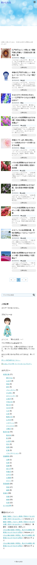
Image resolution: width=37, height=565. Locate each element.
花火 (7, 444)
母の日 (8, 405)
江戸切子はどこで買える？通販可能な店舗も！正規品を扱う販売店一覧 (23, 52)
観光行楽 (6, 432)
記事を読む (24, 67)
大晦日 (8, 429)
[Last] (26, 280)
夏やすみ (9, 378)
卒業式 (8, 472)
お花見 (24, 125)
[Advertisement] (18, 22)
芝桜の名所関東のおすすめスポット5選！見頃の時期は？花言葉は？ (23, 255)
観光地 (8, 435)
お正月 (8, 381)
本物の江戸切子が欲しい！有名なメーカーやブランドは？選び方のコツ (23, 75)
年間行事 (6, 374)
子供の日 (9, 402)
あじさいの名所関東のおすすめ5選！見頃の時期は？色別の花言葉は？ (23, 120)
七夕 (7, 411)
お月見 (8, 420)
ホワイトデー (11, 396)
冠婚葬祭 (6, 456)
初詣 (7, 384)
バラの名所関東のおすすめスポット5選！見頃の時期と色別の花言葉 (23, 165)
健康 (7, 490)
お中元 (8, 474)
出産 (7, 463)
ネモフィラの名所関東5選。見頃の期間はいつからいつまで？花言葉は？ (23, 232)
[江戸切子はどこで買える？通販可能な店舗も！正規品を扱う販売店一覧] (6, 53)
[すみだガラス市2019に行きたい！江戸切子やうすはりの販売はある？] (6, 98)
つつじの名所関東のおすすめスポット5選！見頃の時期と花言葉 (23, 210)
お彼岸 (8, 399)
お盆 (7, 414)
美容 (23, 148)
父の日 (8, 408)
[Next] (22, 280)
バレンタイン (11, 390)
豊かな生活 (6, 2)
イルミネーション (12, 453)
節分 (7, 387)
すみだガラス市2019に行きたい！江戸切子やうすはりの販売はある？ (23, 97)
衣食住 (5, 493)
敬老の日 (9, 417)
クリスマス (10, 426)
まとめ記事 (7, 505)
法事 (7, 460)
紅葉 (7, 450)
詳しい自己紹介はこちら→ (10, 360)
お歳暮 (8, 478)
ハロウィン (10, 423)
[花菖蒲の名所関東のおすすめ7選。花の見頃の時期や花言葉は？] (6, 188)
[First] (11, 280)
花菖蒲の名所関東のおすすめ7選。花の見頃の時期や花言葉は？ (23, 187)
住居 (23, 57)
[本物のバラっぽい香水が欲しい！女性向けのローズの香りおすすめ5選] (6, 143)
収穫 (7, 447)
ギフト (8, 481)
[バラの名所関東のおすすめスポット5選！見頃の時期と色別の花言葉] (6, 166)
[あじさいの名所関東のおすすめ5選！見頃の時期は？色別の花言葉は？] (6, 121)
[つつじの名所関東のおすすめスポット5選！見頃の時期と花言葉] (6, 211)
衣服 (7, 496)
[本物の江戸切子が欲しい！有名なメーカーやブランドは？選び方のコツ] (6, 76)
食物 (7, 499)
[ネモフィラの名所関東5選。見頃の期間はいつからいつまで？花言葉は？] (6, 234)
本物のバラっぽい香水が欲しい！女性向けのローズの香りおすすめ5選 (23, 142)
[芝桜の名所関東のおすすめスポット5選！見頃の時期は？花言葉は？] (6, 256)
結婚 (7, 466)
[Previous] (15, 280)
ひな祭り (9, 393)
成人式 (8, 469)
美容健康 (6, 483)
